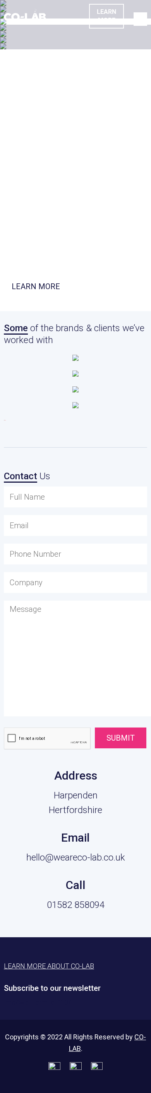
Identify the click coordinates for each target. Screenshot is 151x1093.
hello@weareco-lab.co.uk (75, 857)
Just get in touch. (37, 255)
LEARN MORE (36, 286)
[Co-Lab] (25, 18)
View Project (50, 34)
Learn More (106, 16)
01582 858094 (76, 904)
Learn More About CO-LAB (49, 966)
